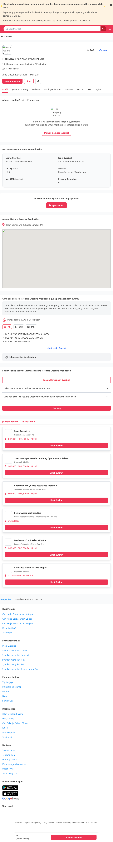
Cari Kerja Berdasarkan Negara (17, 623)
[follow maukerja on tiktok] (36, 812)
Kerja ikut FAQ (9, 628)
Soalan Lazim (8, 750)
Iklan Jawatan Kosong (13, 714)
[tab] (56, 380)
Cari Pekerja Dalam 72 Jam (15, 723)
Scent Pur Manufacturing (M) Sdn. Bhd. (30, 489)
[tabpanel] (56, 397)
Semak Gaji (7, 700)
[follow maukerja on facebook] (4, 812)
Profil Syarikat (9, 646)
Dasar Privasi (8, 768)
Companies (5, 599)
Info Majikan (8, 732)
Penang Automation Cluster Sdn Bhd (29, 544)
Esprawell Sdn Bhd (21, 462)
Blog (4, 696)
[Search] (103, 28)
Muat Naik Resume (11, 686)
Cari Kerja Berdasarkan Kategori (18, 614)
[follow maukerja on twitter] (10, 812)
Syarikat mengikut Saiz (13, 664)
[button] (56, 388)
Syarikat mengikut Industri (15, 655)
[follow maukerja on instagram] (23, 812)
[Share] (38, 81)
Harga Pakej (8, 718)
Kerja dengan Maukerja (14, 764)
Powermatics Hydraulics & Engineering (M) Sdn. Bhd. (35, 516)
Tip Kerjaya (7, 682)
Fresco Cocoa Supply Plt (24, 435)
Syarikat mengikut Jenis (13, 659)
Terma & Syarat (9, 773)
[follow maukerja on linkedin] (30, 812)
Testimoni (7, 632)
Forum (5, 691)
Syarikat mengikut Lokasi (14, 650)
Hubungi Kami (9, 759)
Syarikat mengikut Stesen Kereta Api (20, 669)
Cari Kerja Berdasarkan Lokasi (17, 619)
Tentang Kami (9, 755)
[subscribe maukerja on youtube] (17, 812)
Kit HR (5, 727)
